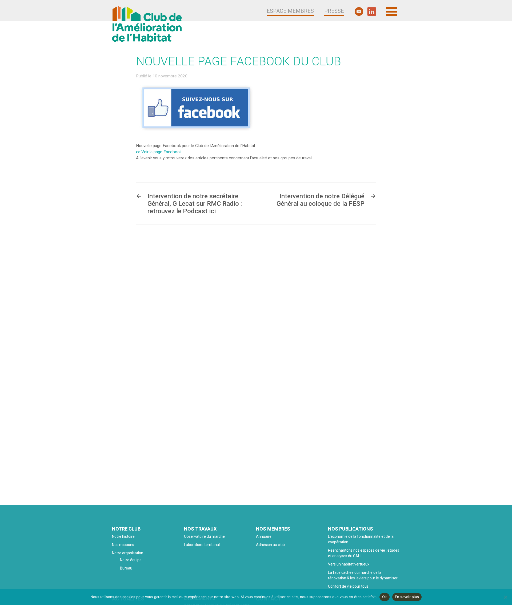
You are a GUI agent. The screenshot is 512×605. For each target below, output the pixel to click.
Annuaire (263, 536)
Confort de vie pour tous (348, 586)
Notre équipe (131, 560)
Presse (334, 11)
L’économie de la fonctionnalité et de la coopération (361, 539)
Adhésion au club (270, 545)
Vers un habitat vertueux (348, 564)
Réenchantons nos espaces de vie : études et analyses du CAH (363, 553)
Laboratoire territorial (202, 545)
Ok (384, 597)
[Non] (505, 597)
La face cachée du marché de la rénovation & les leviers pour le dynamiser (363, 575)
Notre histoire (123, 536)
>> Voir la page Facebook (159, 151)
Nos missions (123, 545)
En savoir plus (407, 597)
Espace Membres (290, 11)
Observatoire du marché (204, 536)
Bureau (126, 568)
